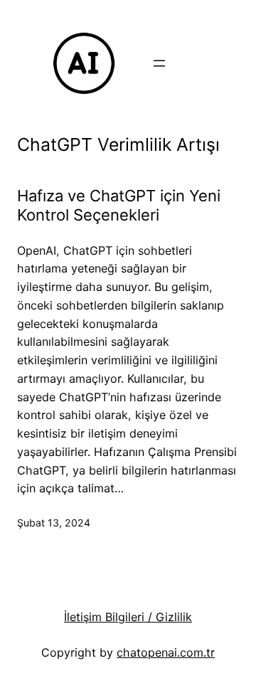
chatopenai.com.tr (166, 652)
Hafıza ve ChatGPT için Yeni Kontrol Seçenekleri (118, 205)
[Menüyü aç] (159, 63)
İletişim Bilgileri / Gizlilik (128, 617)
